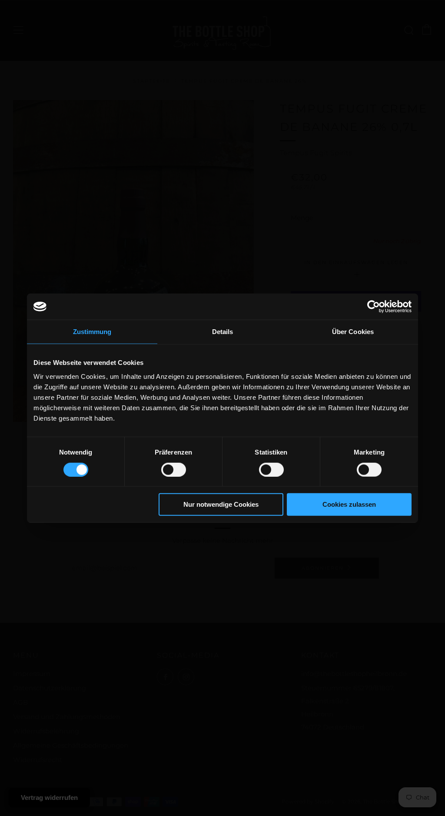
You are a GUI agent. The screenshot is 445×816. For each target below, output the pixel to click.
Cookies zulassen (349, 504)
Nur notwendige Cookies (221, 504)
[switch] (173, 470)
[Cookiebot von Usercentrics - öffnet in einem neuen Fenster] (373, 306)
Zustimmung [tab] (92, 331)
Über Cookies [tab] (353, 331)
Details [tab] (222, 331)
